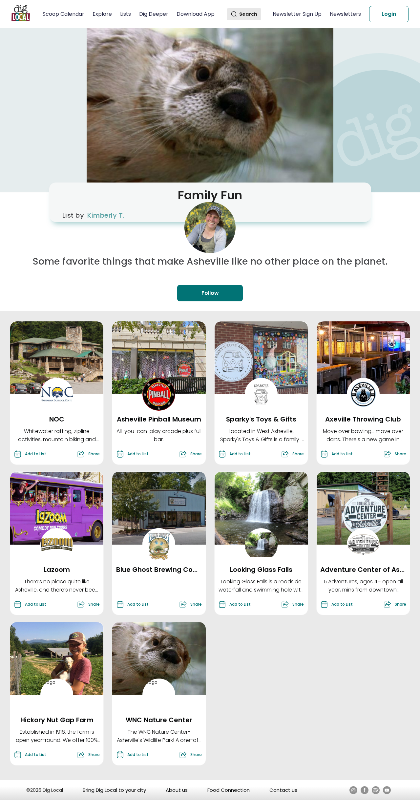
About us (177, 790)
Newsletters (345, 14)
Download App (196, 14)
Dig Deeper (153, 14)
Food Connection (228, 790)
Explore (102, 14)
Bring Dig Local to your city (114, 790)
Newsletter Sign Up (297, 14)
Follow (210, 293)
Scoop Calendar (63, 14)
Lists (125, 14)
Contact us (283, 790)
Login (389, 14)
